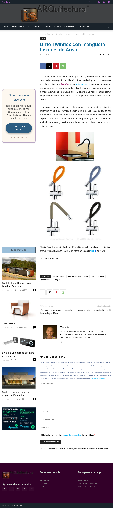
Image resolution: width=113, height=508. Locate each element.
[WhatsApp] (63, 66)
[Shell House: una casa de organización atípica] (19, 378)
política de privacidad (71, 435)
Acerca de (44, 486)
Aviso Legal (82, 480)
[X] (104, 2)
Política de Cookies (86, 486)
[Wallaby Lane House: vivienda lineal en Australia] (19, 268)
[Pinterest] (94, 2)
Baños (56, 27)
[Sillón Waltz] (19, 308)
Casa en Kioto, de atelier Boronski (94, 310)
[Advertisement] (75, 264)
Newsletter (6, 2)
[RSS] (99, 2)
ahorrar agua (58, 276)
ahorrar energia (74, 276)
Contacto (44, 483)
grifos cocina (46, 280)
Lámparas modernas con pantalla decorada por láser (56, 312)
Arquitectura (16, 27)
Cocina (45, 27)
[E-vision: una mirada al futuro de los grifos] (19, 342)
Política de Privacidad (98, 378)
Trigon (57, 280)
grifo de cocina (83, 84)
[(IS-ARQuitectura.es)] (56, 14)
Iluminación (68, 27)
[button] (107, 26)
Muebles (83, 27)
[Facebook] (89, 2)
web (92, 251)
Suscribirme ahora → (19, 128)
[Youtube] (109, 2)
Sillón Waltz (8, 323)
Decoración (32, 27)
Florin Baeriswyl (98, 276)
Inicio (5, 27)
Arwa (86, 276)
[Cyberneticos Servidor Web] (19, 418)
